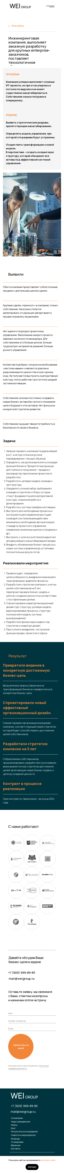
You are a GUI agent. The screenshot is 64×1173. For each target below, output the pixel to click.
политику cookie (48, 1160)
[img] (50, 6)
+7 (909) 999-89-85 (21, 973)
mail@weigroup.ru (22, 979)
